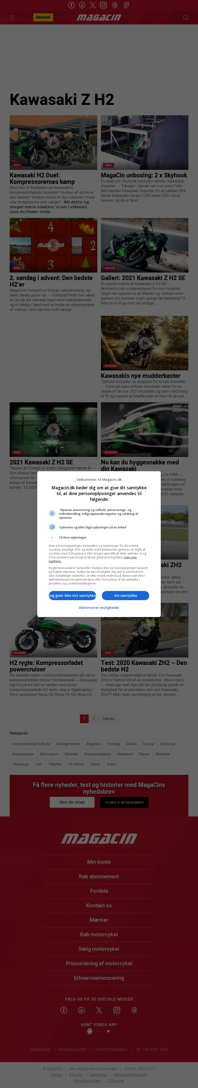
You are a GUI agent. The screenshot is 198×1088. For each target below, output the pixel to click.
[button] (99, 537)
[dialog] (99, 544)
